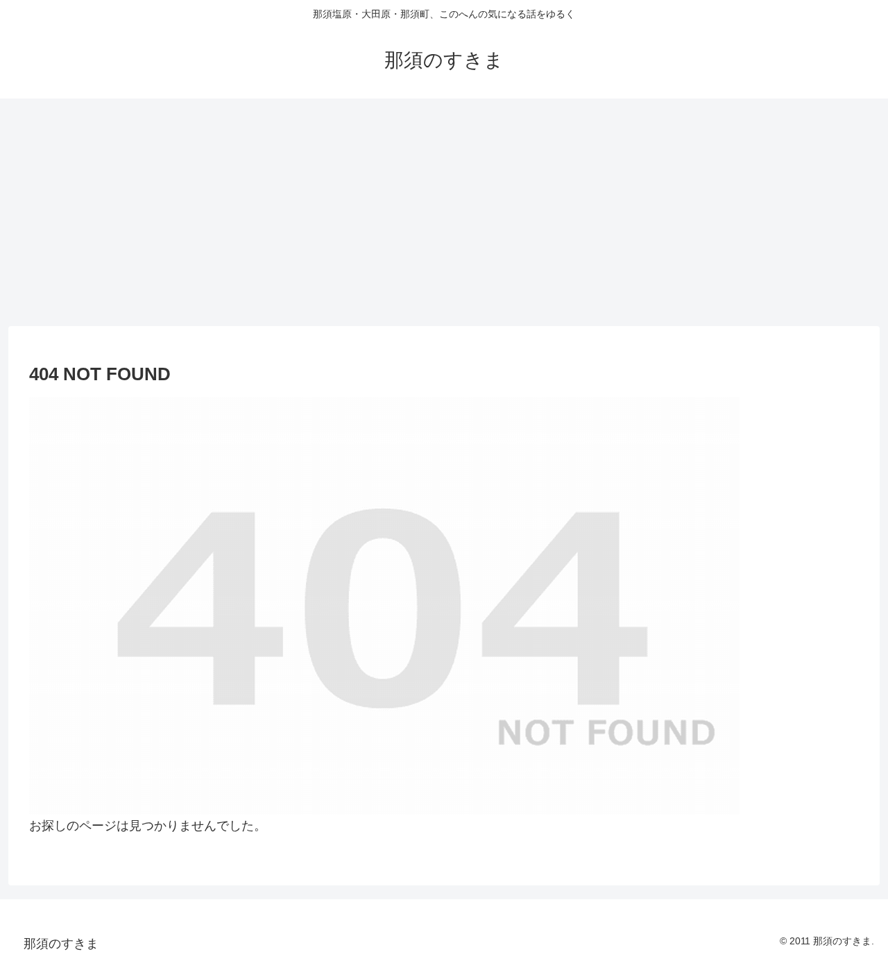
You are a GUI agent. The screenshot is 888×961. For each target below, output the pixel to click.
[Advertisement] (444, 212)
